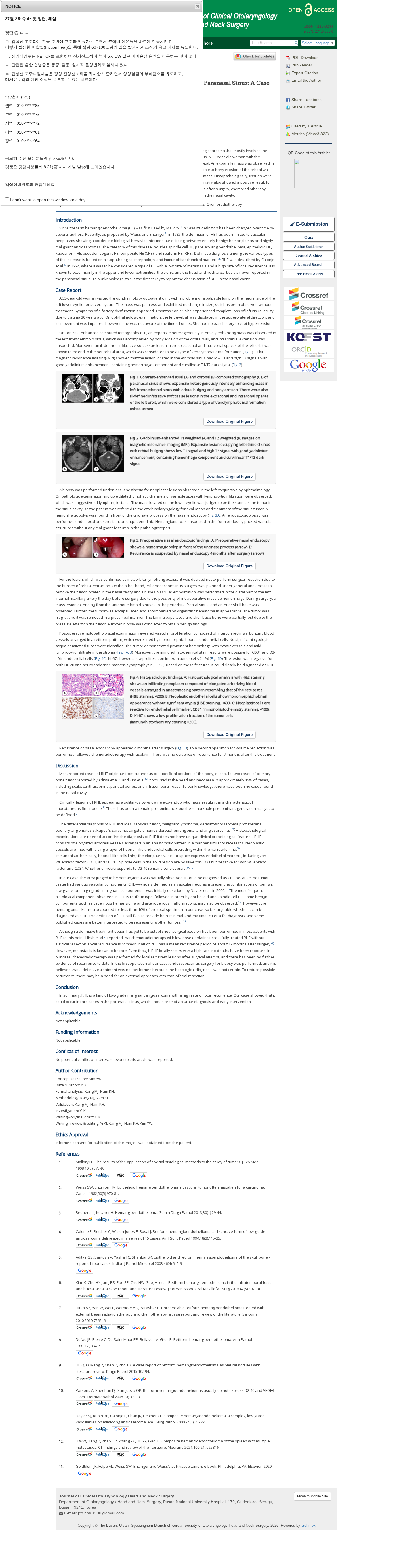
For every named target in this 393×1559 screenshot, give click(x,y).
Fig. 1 (248, 351)
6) (146, 779)
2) (166, 233)
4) (65, 265)
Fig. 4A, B (124, 652)
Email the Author (305, 80)
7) (105, 937)
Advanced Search (308, 265)
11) (227, 889)
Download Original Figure (230, 421)
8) (117, 861)
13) (183, 921)
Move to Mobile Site (312, 1496)
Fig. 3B (181, 748)
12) (240, 902)
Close (198, 6)
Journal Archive (309, 255)
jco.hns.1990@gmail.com (101, 1513)
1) (180, 227)
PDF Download (304, 57)
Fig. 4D (216, 658)
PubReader (301, 65)
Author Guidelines (308, 246)
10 (191, 867)
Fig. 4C (100, 658)
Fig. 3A (214, 515)
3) (219, 258)
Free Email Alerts (309, 274)
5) (120, 779)
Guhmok (309, 1525)
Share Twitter (303, 107)
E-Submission (311, 224)
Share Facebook (306, 99)
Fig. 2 (237, 364)
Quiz (308, 237)
